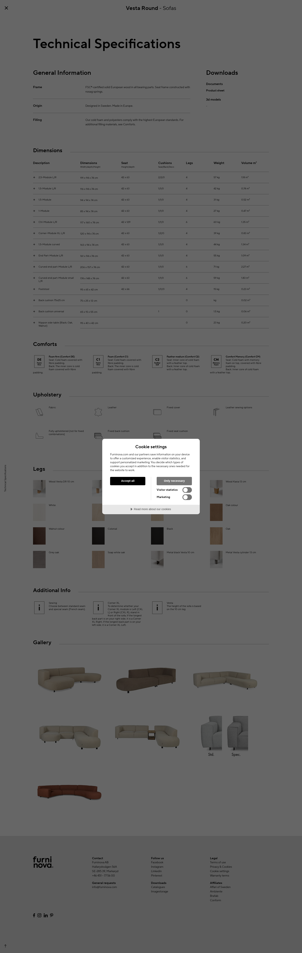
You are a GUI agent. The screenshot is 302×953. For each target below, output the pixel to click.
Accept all (127, 480)
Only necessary (174, 480)
